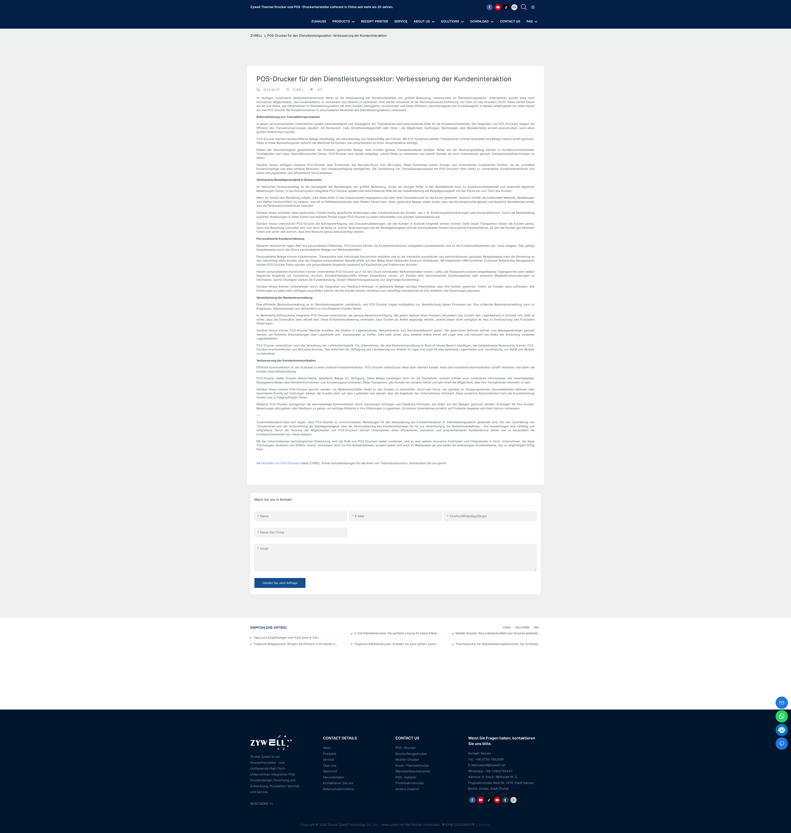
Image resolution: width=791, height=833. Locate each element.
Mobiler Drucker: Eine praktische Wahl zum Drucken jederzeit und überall (498, 633)
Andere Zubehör (407, 789)
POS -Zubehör (406, 777)
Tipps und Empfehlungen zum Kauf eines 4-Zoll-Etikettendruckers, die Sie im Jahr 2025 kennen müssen (287, 637)
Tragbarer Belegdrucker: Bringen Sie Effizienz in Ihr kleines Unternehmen (296, 644)
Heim (327, 748)
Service (328, 759)
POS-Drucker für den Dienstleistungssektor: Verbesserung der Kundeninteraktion (327, 36)
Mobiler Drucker (407, 759)
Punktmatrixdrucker (410, 783)
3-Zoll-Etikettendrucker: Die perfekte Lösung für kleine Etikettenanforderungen (397, 633)
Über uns (329, 765)
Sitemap (484, 825)
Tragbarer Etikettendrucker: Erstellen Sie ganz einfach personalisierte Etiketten (397, 644)
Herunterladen (333, 777)
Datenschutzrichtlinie (338, 789)
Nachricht (330, 771)
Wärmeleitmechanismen (413, 771)
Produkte (329, 754)
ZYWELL (256, 36)
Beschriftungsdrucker (411, 754)
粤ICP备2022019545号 (458, 825)
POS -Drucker (406, 748)
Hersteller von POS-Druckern (280, 463)
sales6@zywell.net (491, 765)
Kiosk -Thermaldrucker (412, 765)
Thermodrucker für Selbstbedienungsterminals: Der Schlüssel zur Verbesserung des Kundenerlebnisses (498, 644)
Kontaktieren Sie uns (338, 783)
